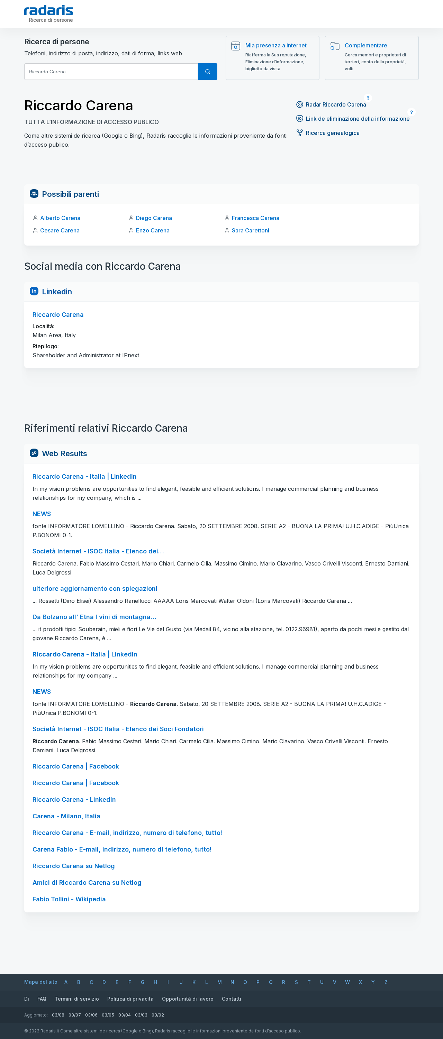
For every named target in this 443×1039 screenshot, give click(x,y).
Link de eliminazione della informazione (358, 118)
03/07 (75, 1015)
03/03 (141, 1015)
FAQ (41, 999)
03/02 (158, 1015)
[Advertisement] (221, 168)
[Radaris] (48, 10)
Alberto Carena (60, 217)
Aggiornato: (36, 1015)
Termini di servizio (77, 999)
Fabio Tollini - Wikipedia (69, 899)
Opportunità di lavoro (188, 999)
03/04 (124, 1015)
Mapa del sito (40, 982)
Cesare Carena (60, 230)
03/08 (58, 1015)
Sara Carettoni (250, 230)
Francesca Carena (255, 217)
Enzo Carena (153, 230)
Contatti (231, 999)
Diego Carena (154, 217)
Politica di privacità (130, 999)
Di (26, 999)
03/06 (91, 1015)
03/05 (108, 1015)
